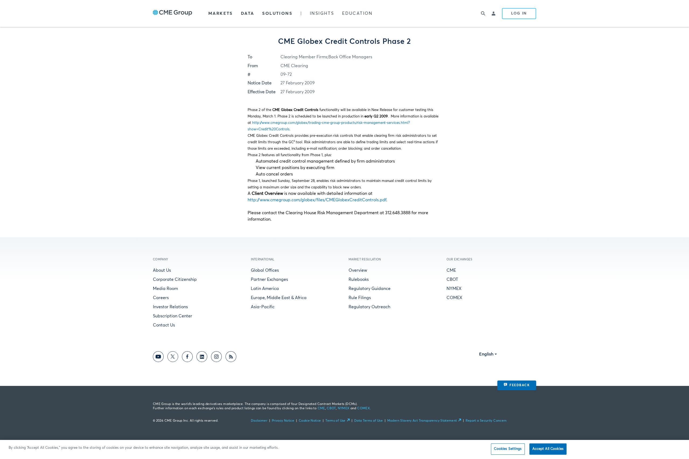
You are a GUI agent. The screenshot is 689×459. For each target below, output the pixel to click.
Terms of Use (335, 420)
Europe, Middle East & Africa (279, 298)
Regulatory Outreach (369, 307)
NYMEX (454, 288)
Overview (358, 270)
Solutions (277, 13)
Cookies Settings (508, 449)
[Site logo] (172, 13)
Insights (322, 13)
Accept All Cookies (548, 449)
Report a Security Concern (486, 420)
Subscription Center (172, 316)
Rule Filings (360, 298)
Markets (220, 13)
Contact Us (164, 325)
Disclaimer (259, 420)
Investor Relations (170, 307)
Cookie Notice (310, 420)
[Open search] (483, 13)
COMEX (454, 298)
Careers (161, 298)
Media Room (165, 288)
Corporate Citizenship (175, 279)
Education (357, 13)
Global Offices (265, 270)
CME (451, 270)
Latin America (265, 288)
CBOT (452, 279)
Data (247, 13)
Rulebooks (359, 279)
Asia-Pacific (263, 307)
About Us (162, 270)
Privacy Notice (283, 420)
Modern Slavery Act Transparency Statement (422, 420)
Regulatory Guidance (370, 288)
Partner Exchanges (269, 279)
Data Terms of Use (368, 420)
